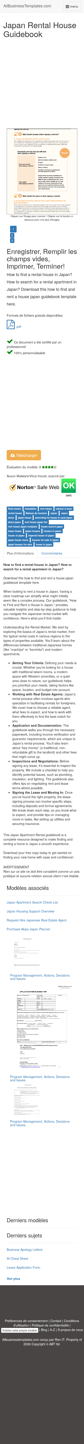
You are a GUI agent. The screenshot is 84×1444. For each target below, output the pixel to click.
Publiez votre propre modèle (19, 1330)
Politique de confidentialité (50, 1325)
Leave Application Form (23, 1267)
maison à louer (64, 508)
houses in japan (52, 531)
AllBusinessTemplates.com (27, 5)
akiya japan (14, 522)
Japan (53, 513)
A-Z (52, 1329)
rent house (46, 508)
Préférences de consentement (26, 1320)
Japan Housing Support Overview (30, 911)
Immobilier (31, 508)
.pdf (18, 326)
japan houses (32, 531)
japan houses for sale (20, 544)
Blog (44, 1329)
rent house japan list (36, 522)
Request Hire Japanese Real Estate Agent (37, 920)
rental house (15, 513)
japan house (24, 517)
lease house (15, 531)
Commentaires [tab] (51, 553)
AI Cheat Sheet (17, 1258)
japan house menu (18, 540)
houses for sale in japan (45, 540)
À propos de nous (70, 1329)
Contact (55, 1320)
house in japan (44, 544)
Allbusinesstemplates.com (20, 1339)
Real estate (14, 508)
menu (75, 7)
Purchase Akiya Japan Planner (28, 929)
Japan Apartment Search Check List (32, 902)
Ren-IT (60, 1339)
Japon (64, 513)
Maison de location (36, 513)
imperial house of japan (41, 535)
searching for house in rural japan (53, 517)
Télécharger (26, 455)
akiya (11, 517)
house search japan (52, 526)
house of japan (16, 535)
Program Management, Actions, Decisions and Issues (40, 977)
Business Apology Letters (25, 1249)
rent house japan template (22, 526)
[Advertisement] (42, 82)
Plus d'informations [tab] (20, 553)
